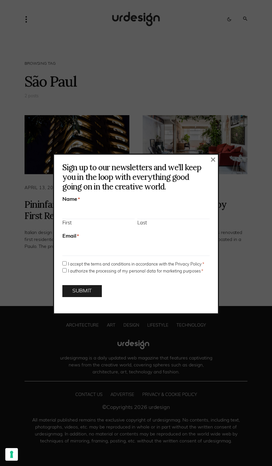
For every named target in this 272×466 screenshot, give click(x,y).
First (67, 223)
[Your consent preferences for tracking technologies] (11, 454)
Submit (82, 291)
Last (142, 223)
